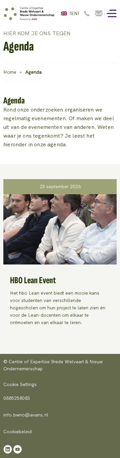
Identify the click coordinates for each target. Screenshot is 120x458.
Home (9, 72)
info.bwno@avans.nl (25, 415)
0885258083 (16, 398)
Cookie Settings (20, 384)
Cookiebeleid (17, 432)
